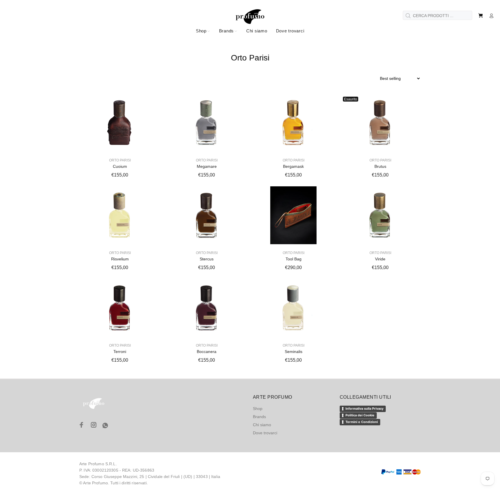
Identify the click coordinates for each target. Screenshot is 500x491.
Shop (257, 408)
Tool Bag (294, 259)
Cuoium (120, 166)
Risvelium (120, 259)
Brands (259, 416)
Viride (380, 259)
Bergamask (293, 166)
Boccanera (206, 351)
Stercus (207, 259)
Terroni (119, 351)
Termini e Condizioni (361, 422)
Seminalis (293, 351)
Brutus (380, 166)
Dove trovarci (265, 433)
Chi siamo (262, 424)
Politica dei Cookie (359, 415)
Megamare (207, 166)
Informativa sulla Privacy (364, 409)
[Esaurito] (380, 123)
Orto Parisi (120, 160)
